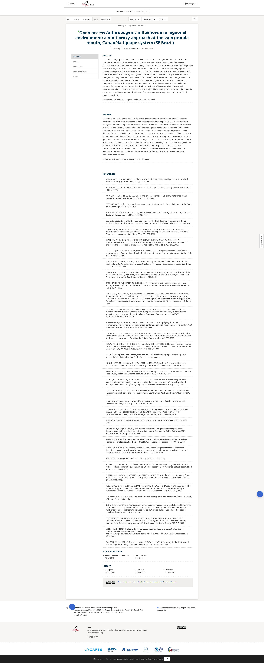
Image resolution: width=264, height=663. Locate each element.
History (76, 76)
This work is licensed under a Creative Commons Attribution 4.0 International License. (147, 582)
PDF (161, 19)
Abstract (76, 56)
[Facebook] (94, 637)
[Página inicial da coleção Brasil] (75, 632)
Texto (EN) (148, 19)
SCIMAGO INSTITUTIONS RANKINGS (139, 48)
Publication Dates (79, 71)
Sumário (76, 19)
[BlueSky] (87, 637)
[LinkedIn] (92, 637)
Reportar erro (261, 241)
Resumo (133, 19)
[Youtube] (97, 637)
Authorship (115, 48)
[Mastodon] (90, 637)
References (77, 66)
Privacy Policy (157, 659)
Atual (96, 19)
